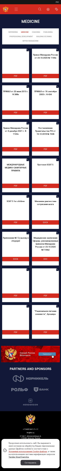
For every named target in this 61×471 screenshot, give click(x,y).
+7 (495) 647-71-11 (30, 429)
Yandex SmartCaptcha (19, 457)
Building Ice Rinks (44, 36)
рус (57, 2)
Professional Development (21, 36)
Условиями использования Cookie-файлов (28, 451)
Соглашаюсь (30, 462)
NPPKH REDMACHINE (30, 41)
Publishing (48, 32)
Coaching (36, 32)
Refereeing (13, 32)
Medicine (25, 32)
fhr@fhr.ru (30, 433)
